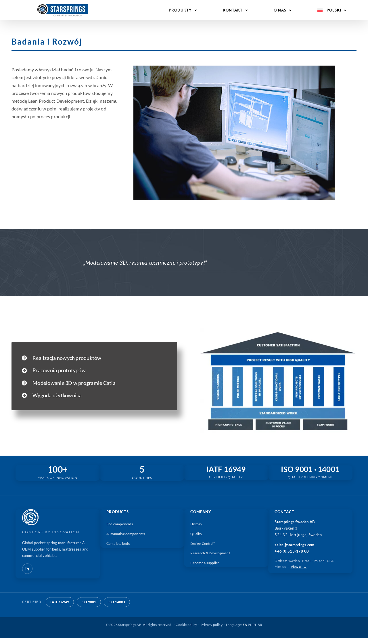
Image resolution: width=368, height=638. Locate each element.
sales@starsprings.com (294, 545)
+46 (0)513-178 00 (292, 551)
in (27, 568)
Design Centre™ (202, 543)
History (196, 524)
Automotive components (125, 534)
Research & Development (210, 553)
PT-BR (257, 624)
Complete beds (118, 543)
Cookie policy (186, 624)
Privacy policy (212, 624)
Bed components (119, 524)
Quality (196, 534)
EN (245, 624)
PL (250, 624)
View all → (299, 566)
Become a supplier (204, 563)
